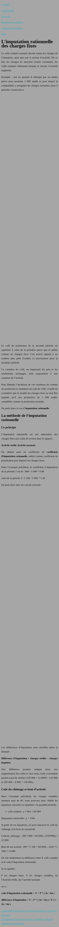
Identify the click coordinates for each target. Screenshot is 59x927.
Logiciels (6, 16)
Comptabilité (7, 10)
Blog (3, 34)
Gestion (5, 4)
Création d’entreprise (12, 28)
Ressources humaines (12, 22)
